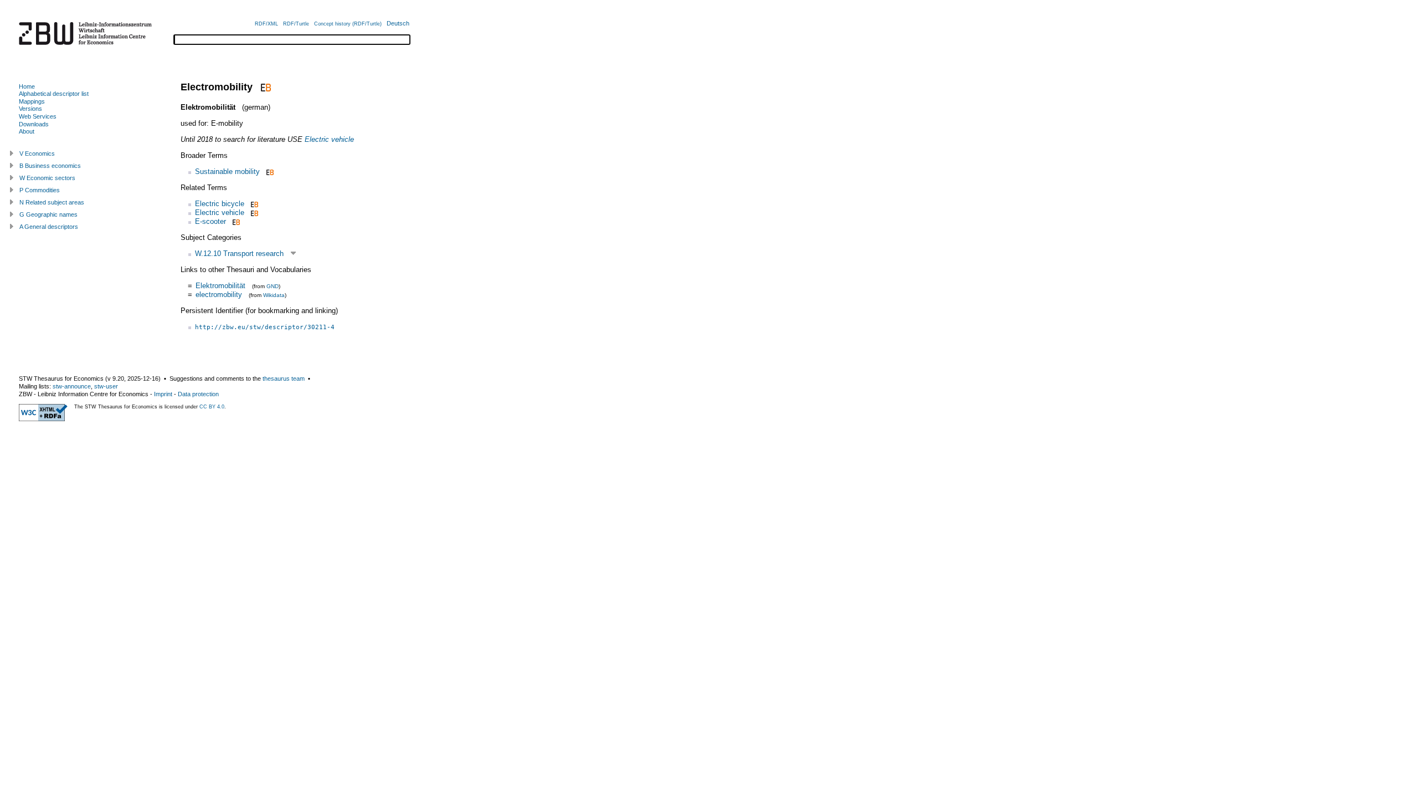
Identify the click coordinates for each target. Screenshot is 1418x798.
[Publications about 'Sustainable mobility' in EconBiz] (269, 171)
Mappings (32, 101)
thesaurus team (284, 378)
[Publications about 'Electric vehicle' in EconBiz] (253, 212)
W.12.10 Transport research (239, 253)
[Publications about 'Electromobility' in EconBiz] (264, 87)
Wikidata (274, 295)
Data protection (198, 394)
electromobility (219, 294)
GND (272, 286)
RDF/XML (266, 24)
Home (27, 86)
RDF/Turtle (296, 24)
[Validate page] (43, 419)
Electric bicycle (219, 204)
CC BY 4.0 (211, 407)
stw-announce (72, 386)
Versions (30, 108)
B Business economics (50, 165)
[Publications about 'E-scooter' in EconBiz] (235, 221)
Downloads (34, 124)
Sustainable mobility (227, 171)
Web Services (37, 116)
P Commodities (39, 190)
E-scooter (210, 221)
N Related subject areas (51, 202)
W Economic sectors (47, 178)
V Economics (37, 153)
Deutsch (398, 23)
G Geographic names (48, 214)
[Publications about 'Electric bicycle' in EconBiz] (253, 204)
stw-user (106, 386)
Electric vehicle (329, 139)
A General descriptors (48, 226)
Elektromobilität (220, 286)
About (26, 131)
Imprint (163, 394)
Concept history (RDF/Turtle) (348, 24)
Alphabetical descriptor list (54, 93)
